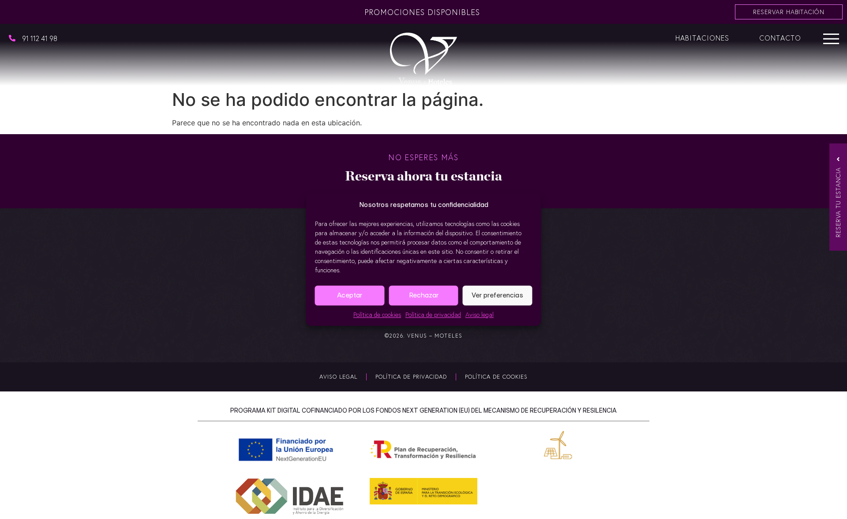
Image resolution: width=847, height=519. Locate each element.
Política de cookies (377, 314)
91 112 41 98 (39, 38)
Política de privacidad (433, 314)
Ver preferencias (497, 295)
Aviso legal (479, 314)
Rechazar (423, 295)
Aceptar (349, 295)
